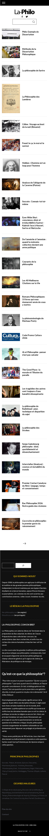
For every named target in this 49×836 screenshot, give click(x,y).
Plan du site (7, 809)
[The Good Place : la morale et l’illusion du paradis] (11, 373)
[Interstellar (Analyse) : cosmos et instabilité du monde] (11, 467)
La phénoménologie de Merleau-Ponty (33, 319)
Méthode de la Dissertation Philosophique (29, 52)
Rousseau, (29, 765)
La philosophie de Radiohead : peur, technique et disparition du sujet (33, 410)
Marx (4, 771)
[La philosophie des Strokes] (11, 430)
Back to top (22, 831)
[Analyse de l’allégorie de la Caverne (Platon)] (11, 184)
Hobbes (21, 765)
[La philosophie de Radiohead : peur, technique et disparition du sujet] (11, 411)
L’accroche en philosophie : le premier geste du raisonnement (34, 523)
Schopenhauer (23, 768)
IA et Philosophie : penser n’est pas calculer (34, 353)
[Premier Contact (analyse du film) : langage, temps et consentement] (11, 486)
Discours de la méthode (31, 790)
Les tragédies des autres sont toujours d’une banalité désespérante (33, 391)
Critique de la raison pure (11, 790)
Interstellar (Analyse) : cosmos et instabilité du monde (33, 467)
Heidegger (22, 771)
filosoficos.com (8, 615)
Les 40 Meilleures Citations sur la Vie (31, 281)
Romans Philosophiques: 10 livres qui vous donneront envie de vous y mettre (34, 300)
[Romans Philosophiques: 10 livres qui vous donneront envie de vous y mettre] (11, 301)
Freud (9, 771)
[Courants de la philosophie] (11, 263)
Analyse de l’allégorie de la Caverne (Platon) (33, 184)
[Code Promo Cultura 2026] (11, 337)
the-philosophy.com (9, 612)
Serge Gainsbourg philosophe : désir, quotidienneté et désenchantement (30, 448)
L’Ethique (33, 795)
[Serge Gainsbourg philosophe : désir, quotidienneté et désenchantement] (11, 448)
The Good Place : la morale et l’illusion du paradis (32, 372)
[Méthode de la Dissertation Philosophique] (11, 52)
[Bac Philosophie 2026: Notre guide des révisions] (11, 505)
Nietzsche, (39, 768)
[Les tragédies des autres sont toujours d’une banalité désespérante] (11, 392)
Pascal (4, 774)
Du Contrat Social (17, 798)
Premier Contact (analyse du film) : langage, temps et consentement (34, 486)
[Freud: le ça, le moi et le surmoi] (11, 145)
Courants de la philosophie (29, 263)
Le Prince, (41, 795)
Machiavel (6, 765)
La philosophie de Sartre (33, 70)
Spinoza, (14, 765)
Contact (5, 814)
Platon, (12, 763)
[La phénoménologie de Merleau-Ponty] (11, 320)
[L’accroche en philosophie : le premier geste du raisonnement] (11, 524)
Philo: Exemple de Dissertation (30, 33)
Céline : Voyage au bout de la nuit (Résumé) (33, 125)
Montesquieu (7, 768)
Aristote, (18, 763)
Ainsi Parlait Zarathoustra (35, 798)
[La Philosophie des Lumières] (11, 98)
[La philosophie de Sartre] (11, 71)
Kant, (15, 768)
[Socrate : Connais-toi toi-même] (11, 203)
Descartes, (33, 763)
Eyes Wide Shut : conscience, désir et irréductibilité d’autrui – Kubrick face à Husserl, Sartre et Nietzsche (33, 222)
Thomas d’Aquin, (33, 771)
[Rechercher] (23, 565)
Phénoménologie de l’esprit (18, 795)
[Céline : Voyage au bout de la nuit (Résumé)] (11, 126)
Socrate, (5, 763)
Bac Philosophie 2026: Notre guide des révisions (34, 504)
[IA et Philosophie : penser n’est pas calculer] (11, 354)
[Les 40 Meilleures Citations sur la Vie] (11, 282)
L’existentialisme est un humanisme (25, 792)
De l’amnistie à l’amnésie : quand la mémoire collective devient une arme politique (34, 243)
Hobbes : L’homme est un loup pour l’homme (33, 164)
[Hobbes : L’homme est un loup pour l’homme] (11, 164)
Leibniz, (43, 771)
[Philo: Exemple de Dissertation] (11, 33)
